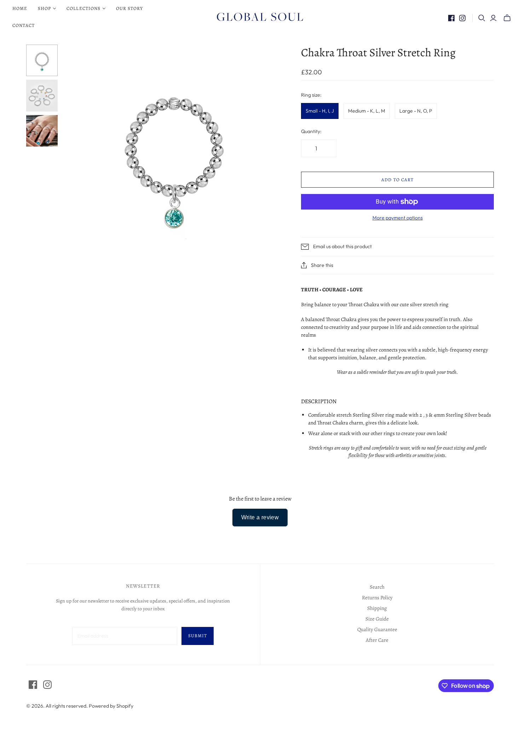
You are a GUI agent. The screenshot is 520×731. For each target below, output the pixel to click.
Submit (197, 636)
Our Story (129, 8)
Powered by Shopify (111, 706)
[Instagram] (462, 18)
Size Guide (377, 618)
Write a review (260, 517)
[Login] (493, 18)
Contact (23, 25)
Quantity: (311, 131)
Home (19, 8)
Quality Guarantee (377, 629)
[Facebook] (451, 18)
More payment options (397, 218)
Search (377, 586)
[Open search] (481, 18)
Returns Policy (377, 597)
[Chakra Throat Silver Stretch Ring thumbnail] (42, 60)
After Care (377, 640)
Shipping (377, 608)
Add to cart (397, 180)
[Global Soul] (260, 17)
